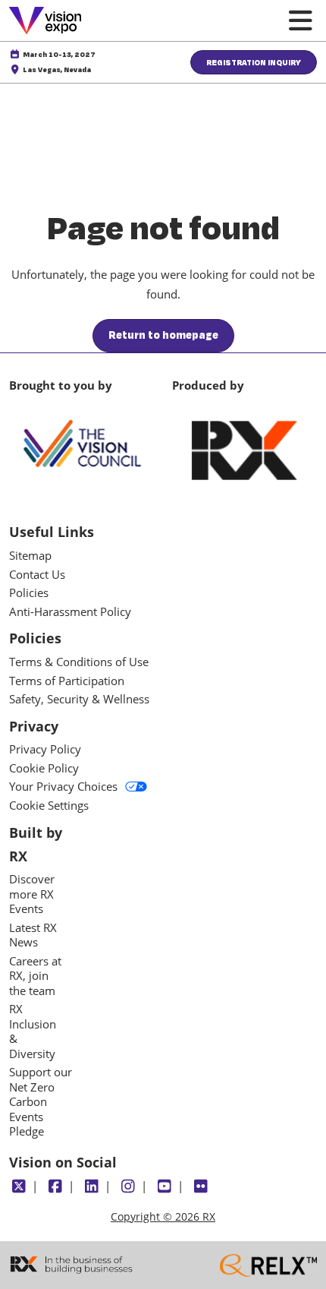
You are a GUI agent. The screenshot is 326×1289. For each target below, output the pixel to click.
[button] (253, 62)
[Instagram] (127, 1186)
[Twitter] (18, 1186)
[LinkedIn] (91, 1186)
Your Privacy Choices (63, 786)
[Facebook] (54, 1186)
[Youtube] (164, 1186)
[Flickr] (200, 1186)
